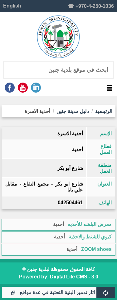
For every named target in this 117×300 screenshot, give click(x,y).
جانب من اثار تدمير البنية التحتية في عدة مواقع (69, 292)
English (12, 5)
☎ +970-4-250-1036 (91, 6)
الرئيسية (103, 111)
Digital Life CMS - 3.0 (74, 276)
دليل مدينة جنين (72, 111)
